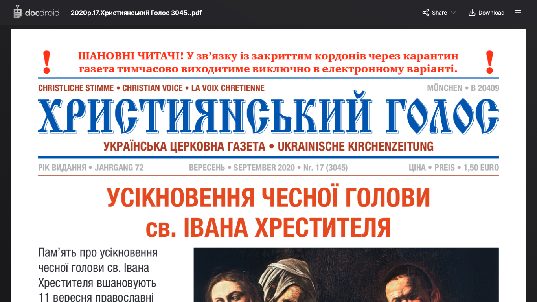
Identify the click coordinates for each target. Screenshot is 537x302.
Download (491, 12)
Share (439, 12)
